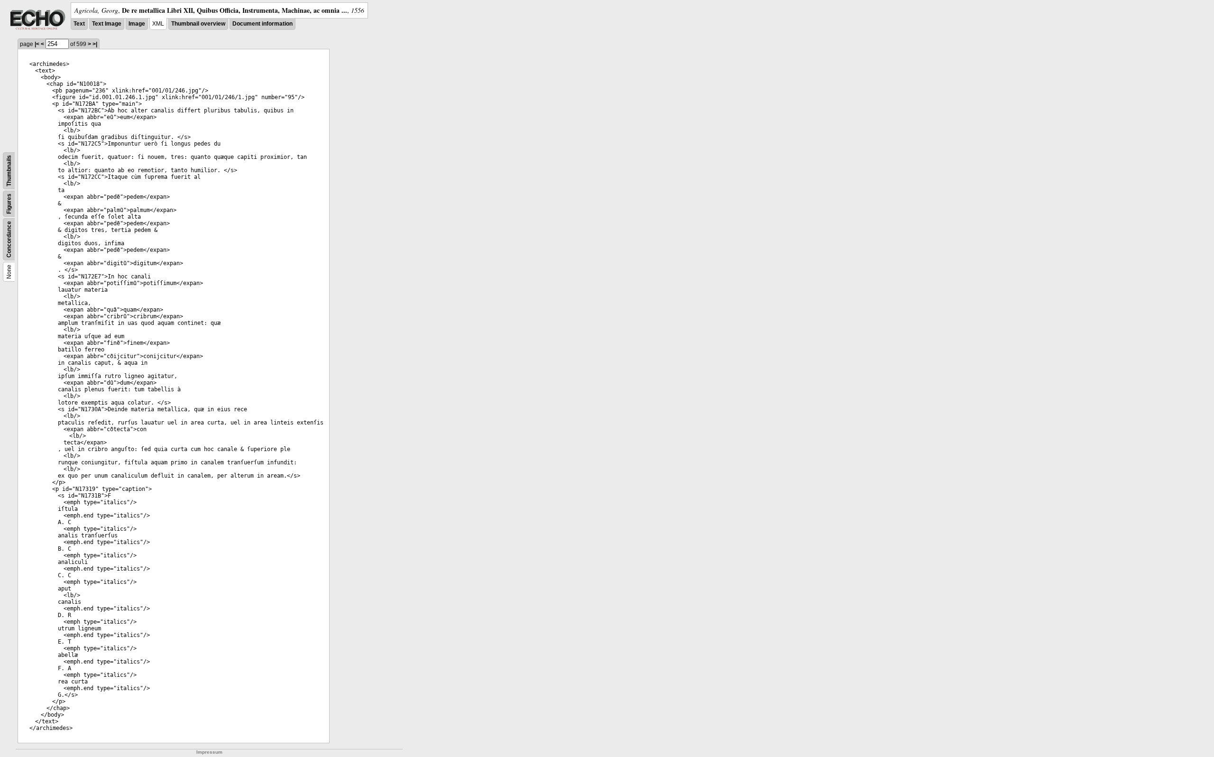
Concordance (9, 239)
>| (94, 44)
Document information (262, 23)
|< (37, 44)
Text (79, 23)
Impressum (209, 752)
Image (137, 23)
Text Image (106, 23)
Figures (9, 204)
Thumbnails (9, 170)
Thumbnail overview (198, 23)
